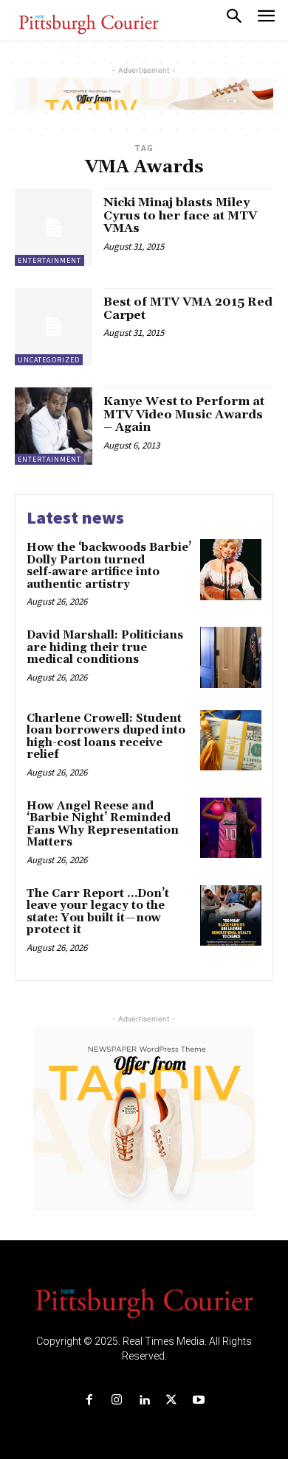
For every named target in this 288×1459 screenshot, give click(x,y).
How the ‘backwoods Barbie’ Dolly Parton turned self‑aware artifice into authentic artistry (109, 566)
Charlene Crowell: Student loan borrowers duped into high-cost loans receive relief (106, 736)
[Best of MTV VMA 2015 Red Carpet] (53, 326)
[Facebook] (89, 1400)
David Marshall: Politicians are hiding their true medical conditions (105, 647)
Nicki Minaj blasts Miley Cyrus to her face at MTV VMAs (180, 215)
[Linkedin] (144, 1400)
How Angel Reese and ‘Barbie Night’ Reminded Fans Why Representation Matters (103, 824)
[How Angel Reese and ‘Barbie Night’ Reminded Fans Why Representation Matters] (230, 828)
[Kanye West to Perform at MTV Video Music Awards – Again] (53, 426)
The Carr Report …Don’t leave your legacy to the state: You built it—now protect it (98, 912)
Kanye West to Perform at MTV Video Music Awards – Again (183, 414)
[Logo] (144, 1302)
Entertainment (49, 260)
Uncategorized (49, 360)
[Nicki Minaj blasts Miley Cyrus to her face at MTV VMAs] (53, 227)
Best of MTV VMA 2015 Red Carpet (187, 309)
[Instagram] (116, 1400)
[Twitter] (172, 1400)
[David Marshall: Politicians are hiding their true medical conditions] (230, 657)
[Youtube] (199, 1400)
